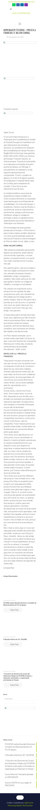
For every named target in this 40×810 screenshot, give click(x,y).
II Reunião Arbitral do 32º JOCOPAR (15, 639)
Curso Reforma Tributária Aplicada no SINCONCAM (19, 775)
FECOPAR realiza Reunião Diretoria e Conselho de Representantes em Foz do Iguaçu (19, 604)
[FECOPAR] (20, 13)
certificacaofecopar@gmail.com (21, 1)
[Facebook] (18, 5)
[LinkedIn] (22, 5)
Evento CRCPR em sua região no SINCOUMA (18, 784)
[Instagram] (26, 5)
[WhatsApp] (14, 5)
